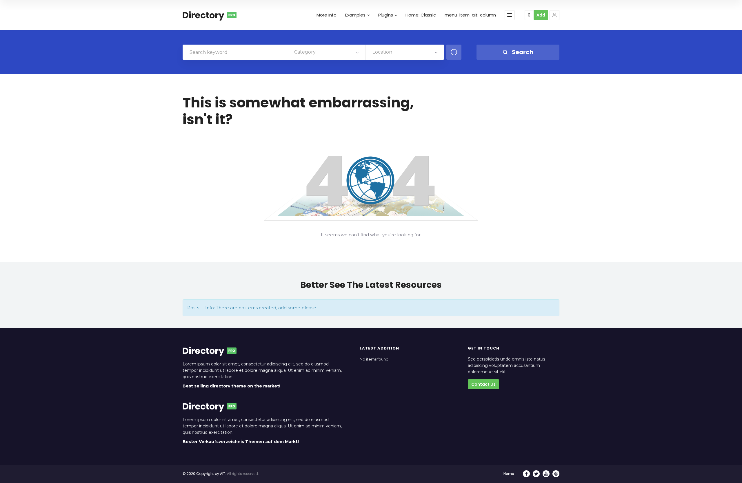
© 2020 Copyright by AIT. (204, 473)
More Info (327, 15)
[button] (554, 15)
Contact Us (483, 384)
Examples (355, 15)
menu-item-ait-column (470, 15)
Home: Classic (420, 15)
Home (508, 473)
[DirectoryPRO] (210, 15)
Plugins (385, 15)
